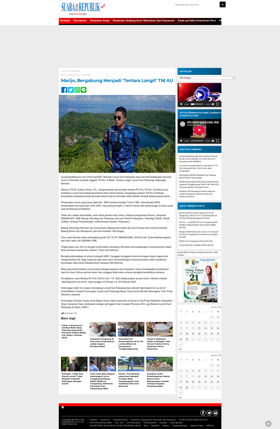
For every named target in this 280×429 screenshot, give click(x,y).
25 (187, 339)
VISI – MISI (119, 423)
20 (199, 334)
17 (181, 334)
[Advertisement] (140, 46)
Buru (146, 426)
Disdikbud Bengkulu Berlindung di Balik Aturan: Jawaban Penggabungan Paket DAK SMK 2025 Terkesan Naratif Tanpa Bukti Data (199, 184)
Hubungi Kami (176, 423)
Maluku (165, 426)
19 (193, 334)
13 (199, 328)
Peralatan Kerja (99, 20)
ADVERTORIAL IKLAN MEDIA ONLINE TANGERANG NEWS (115, 426)
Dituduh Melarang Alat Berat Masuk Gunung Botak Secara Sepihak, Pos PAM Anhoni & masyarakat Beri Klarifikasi (198, 159)
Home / (64, 71)
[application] (199, 95)
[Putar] (181, 104)
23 (218, 334)
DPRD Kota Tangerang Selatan (192, 241)
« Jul (179, 349)
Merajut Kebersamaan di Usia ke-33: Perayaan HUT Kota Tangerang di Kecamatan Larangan (198, 233)
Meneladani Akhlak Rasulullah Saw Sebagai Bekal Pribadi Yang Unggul (197, 177)
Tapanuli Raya (196, 426)
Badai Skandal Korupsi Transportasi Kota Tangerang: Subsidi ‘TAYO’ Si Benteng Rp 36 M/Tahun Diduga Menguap (198, 215)
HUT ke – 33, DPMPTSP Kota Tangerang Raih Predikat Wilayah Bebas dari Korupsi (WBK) (198, 224)
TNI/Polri (210, 426)
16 (218, 328)
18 (187, 334)
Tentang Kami (150, 423)
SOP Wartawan (133, 423)
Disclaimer (80, 20)
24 (181, 339)
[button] (199, 95)
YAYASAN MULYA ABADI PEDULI (193, 245)
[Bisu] (212, 104)
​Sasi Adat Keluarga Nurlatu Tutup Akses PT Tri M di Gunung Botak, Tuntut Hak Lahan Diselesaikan (198, 168)
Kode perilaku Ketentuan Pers (197, 20)
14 (205, 328)
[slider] (197, 104)
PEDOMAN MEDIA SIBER (101, 423)
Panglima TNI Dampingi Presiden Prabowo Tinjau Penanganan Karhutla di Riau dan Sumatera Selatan (197, 194)
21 (205, 334)
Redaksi (65, 20)
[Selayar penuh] (217, 104)
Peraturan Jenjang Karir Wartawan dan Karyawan (144, 20)
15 (212, 328)
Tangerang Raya (179, 426)
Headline (155, 426)
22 (212, 334)
